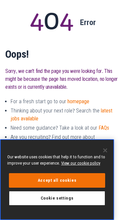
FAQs (104, 128)
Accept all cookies (57, 180)
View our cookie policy (80, 163)
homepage (78, 101)
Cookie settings (57, 198)
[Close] (105, 150)
